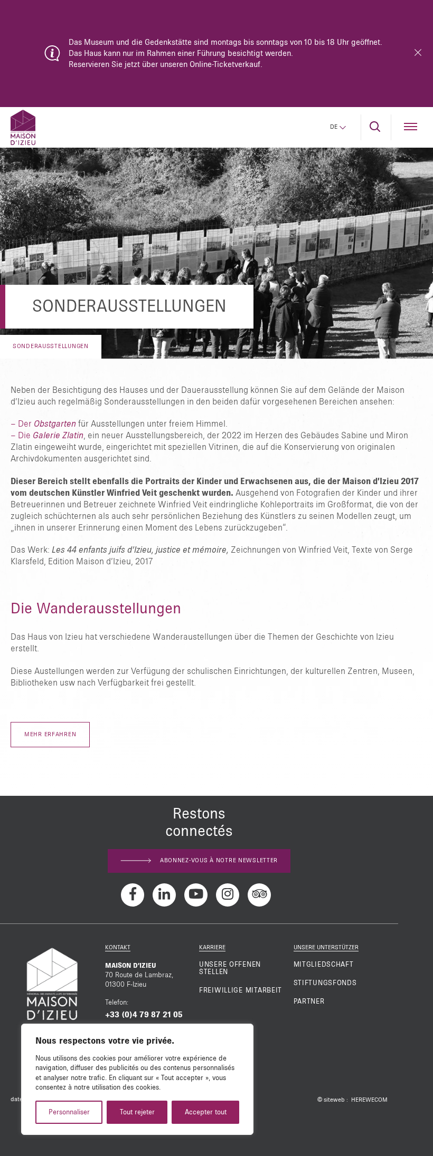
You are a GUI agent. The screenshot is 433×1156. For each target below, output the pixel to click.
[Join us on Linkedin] (164, 895)
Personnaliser (69, 1112)
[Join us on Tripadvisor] (259, 895)
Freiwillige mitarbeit (240, 990)
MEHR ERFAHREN (50, 734)
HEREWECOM (369, 1100)
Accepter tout (206, 1112)
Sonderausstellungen (51, 346)
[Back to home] (23, 127)
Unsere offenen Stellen (230, 968)
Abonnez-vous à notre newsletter (219, 861)
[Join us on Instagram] (227, 895)
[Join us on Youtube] (196, 895)
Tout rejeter (137, 1112)
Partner (309, 1001)
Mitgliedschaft (324, 964)
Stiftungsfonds (325, 983)
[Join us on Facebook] (132, 895)
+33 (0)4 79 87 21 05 (144, 1014)
